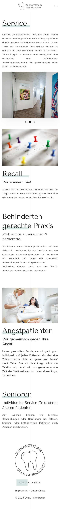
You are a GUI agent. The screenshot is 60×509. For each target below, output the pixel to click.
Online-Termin (30, 482)
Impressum (21, 490)
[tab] (26, 122)
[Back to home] (30, 6)
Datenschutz (38, 490)
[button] (56, 6)
